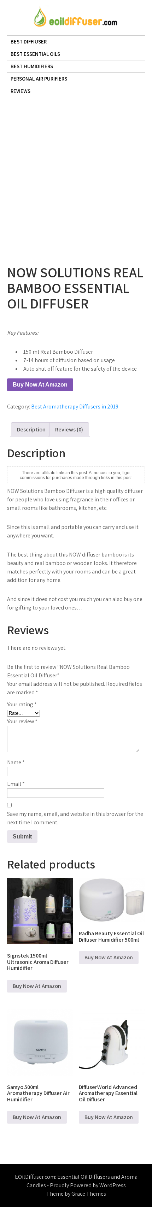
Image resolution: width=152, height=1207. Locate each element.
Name (16, 762)
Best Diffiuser (29, 41)
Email (16, 784)
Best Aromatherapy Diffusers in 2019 (74, 406)
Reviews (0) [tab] (69, 429)
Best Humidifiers (32, 66)
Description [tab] (31, 429)
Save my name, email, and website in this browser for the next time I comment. (75, 818)
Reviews (20, 91)
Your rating (22, 704)
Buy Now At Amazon (40, 385)
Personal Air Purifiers (39, 78)
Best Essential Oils (35, 54)
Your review (22, 721)
